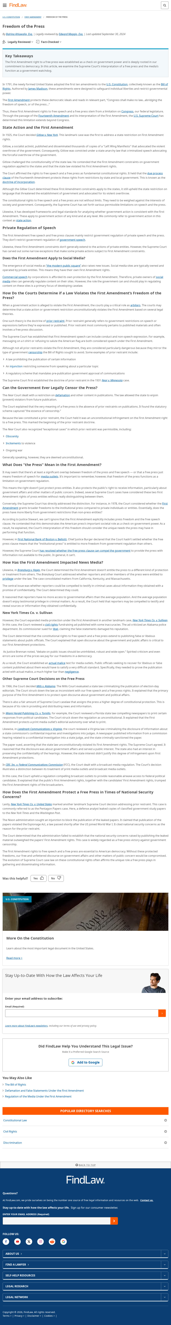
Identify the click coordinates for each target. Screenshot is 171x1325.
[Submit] (162, 1013)
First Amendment (33, 17)
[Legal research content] (164, 1286)
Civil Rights (10, 1131)
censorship (35, 352)
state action (23, 220)
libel (55, 629)
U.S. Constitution (11, 17)
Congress (127, 111)
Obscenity (12, 436)
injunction (16, 366)
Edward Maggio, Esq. (71, 34)
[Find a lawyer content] (164, 1264)
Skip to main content (85, 4)
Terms (6, 1315)
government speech (72, 240)
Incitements (13, 443)
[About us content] (164, 1253)
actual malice (57, 663)
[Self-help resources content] (164, 1275)
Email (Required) (14, 1006)
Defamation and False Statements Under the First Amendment (44, 1090)
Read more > (14, 958)
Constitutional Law (15, 1120)
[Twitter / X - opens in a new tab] (29, 1241)
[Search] (164, 5)
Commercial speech (15, 277)
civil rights (51, 624)
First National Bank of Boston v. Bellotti (42, 539)
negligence (72, 672)
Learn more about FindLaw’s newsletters (26, 1025)
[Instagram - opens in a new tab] (40, 1241)
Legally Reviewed (19, 42)
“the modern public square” (63, 265)
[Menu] (4, 5)
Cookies (48, 1315)
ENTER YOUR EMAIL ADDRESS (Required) (26, 1214)
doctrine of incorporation (19, 182)
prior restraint (55, 321)
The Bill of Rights (15, 1084)
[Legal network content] (164, 1297)
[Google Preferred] (63, 1241)
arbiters (135, 305)
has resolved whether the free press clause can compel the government (85, 550)
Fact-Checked (49, 42)
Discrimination (12, 1143)
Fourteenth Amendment (53, 116)
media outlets (49, 476)
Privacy (18, 1315)
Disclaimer (33, 1315)
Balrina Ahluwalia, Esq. (19, 34)
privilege (8, 579)
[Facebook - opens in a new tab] (6, 1241)
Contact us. (146, 1200)
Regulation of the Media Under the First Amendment (38, 1096)
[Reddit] (52, 1241)
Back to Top (87, 1165)
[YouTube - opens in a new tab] (17, 1241)
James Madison (37, 88)
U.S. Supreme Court (146, 116)
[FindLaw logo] (19, 5)
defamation (62, 395)
